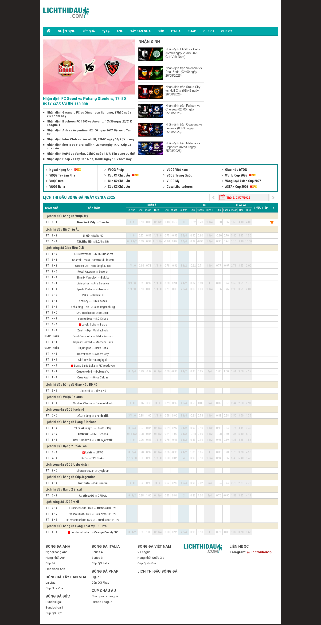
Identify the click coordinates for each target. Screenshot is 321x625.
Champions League (105, 596)
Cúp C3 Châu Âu (118, 187)
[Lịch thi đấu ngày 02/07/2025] (213, 197)
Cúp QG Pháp (101, 582)
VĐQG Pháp (115, 170)
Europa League (102, 602)
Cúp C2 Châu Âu (118, 181)
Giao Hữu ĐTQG (235, 170)
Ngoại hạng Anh (56, 552)
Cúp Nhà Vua (54, 588)
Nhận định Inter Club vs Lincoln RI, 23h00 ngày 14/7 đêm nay (90, 139)
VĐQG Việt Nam (177, 170)
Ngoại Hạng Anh (61, 170)
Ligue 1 (97, 577)
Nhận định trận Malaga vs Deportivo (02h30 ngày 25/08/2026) (182, 147)
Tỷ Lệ (106, 31)
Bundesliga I (54, 602)
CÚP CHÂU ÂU (104, 591)
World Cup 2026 (236, 175)
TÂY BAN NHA (140, 31)
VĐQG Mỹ (172, 181)
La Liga (50, 582)
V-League (143, 552)
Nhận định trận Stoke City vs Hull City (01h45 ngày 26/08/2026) (182, 90)
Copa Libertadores (179, 187)
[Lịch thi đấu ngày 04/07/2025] (273, 197)
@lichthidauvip (259, 552)
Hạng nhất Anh (56, 557)
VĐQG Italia (57, 187)
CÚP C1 (208, 31)
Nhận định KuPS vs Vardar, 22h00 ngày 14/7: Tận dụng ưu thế (91, 153)
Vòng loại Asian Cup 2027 (242, 181)
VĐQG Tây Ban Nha (62, 175)
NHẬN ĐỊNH (66, 31)
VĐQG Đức (56, 181)
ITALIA (175, 31)
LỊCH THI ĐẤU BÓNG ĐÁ (157, 571)
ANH (120, 31)
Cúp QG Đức (54, 613)
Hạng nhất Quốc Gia (150, 557)
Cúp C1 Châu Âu (119, 175)
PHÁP (192, 31)
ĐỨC (161, 31)
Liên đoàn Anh (55, 569)
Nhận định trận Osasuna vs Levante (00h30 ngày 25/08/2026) (184, 128)
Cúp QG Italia (100, 563)
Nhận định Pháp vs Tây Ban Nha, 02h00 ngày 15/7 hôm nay (89, 159)
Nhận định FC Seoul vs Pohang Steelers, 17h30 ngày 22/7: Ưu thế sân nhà (84, 101)
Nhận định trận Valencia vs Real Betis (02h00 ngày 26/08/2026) (183, 71)
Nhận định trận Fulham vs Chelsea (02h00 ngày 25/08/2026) (182, 109)
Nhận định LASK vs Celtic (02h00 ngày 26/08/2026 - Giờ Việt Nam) (183, 53)
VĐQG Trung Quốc (179, 175)
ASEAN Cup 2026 (236, 187)
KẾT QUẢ (88, 31)
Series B (97, 557)
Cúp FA (50, 563)
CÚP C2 (226, 31)
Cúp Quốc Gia (146, 563)
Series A (97, 552)
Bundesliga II (54, 607)
